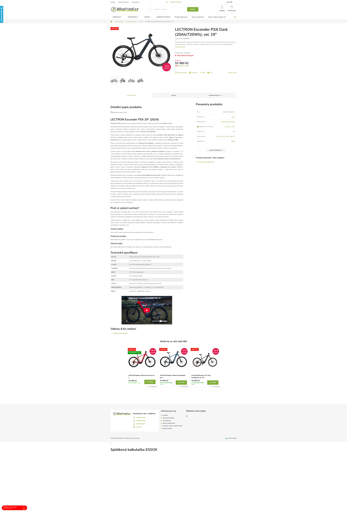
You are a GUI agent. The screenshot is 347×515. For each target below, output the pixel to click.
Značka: (232, 72)
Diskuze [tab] (173, 95)
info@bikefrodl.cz (141, 417)
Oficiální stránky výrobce (120, 333)
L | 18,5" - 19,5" (229, 127)
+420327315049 (140, 421)
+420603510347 (140, 424)
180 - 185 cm (230, 136)
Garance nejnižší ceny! (169, 423)
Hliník (233, 141)
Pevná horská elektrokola (206, 162)
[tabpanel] (142, 367)
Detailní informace (180, 47)
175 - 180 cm (220, 136)
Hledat (193, 9)
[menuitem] (118, 17)
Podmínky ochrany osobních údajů (172, 426)
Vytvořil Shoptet (232, 438)
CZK (230, 2)
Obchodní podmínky (123, 2)
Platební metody (167, 428)
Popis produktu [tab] (131, 95)
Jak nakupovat (135, 2)
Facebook (138, 427)
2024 (233, 117)
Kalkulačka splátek (183, 66)
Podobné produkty (214, 95)
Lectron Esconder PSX (228, 122)
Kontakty (113, 2)
